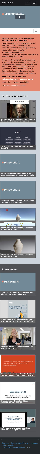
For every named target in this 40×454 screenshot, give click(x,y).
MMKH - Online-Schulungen (15, 85)
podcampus (7, 3)
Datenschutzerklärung (19, 443)
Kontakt (11, 445)
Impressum (34, 443)
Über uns (5, 443)
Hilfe (4, 445)
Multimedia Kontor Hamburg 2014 (17, 447)
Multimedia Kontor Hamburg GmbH (17, 79)
